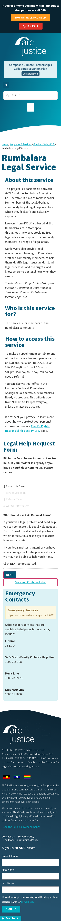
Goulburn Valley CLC (44, 144)
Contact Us (8, 836)
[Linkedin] (6, 85)
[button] (30, 107)
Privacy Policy (26, 836)
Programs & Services (21, 144)
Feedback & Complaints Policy (20, 840)
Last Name (8, 883)
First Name (8, 870)
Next (9, 575)
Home (5, 144)
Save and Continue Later (30, 582)
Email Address (10, 856)
